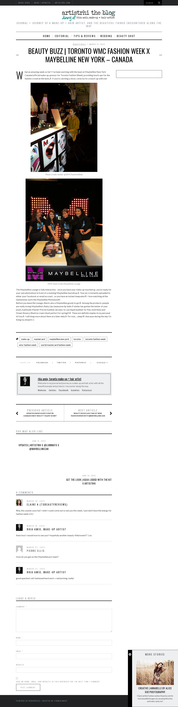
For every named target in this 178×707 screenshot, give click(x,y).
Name (19, 638)
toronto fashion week (95, 339)
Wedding (106, 36)
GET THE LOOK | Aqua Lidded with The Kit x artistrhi (89, 481)
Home (46, 36)
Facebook (42, 363)
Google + (102, 363)
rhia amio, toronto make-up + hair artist (59, 379)
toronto (77, 339)
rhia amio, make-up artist (46, 529)
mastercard (39, 339)
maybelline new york (59, 339)
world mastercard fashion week (56, 345)
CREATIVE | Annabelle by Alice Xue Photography (155, 690)
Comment (21, 606)
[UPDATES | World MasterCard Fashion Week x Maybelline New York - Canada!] (64, 171)
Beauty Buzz (79, 44)
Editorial (62, 36)
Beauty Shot (126, 36)
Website (42, 390)
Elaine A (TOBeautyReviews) (47, 504)
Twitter (61, 363)
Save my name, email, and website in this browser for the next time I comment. (58, 681)
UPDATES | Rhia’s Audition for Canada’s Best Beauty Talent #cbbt (40, 413)
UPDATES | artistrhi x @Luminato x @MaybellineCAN (39, 447)
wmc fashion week (27, 345)
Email (19, 651)
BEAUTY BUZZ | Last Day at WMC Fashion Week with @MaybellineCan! (88, 413)
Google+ (75, 390)
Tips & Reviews (85, 36)
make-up (25, 339)
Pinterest (80, 363)
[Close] (130, 654)
